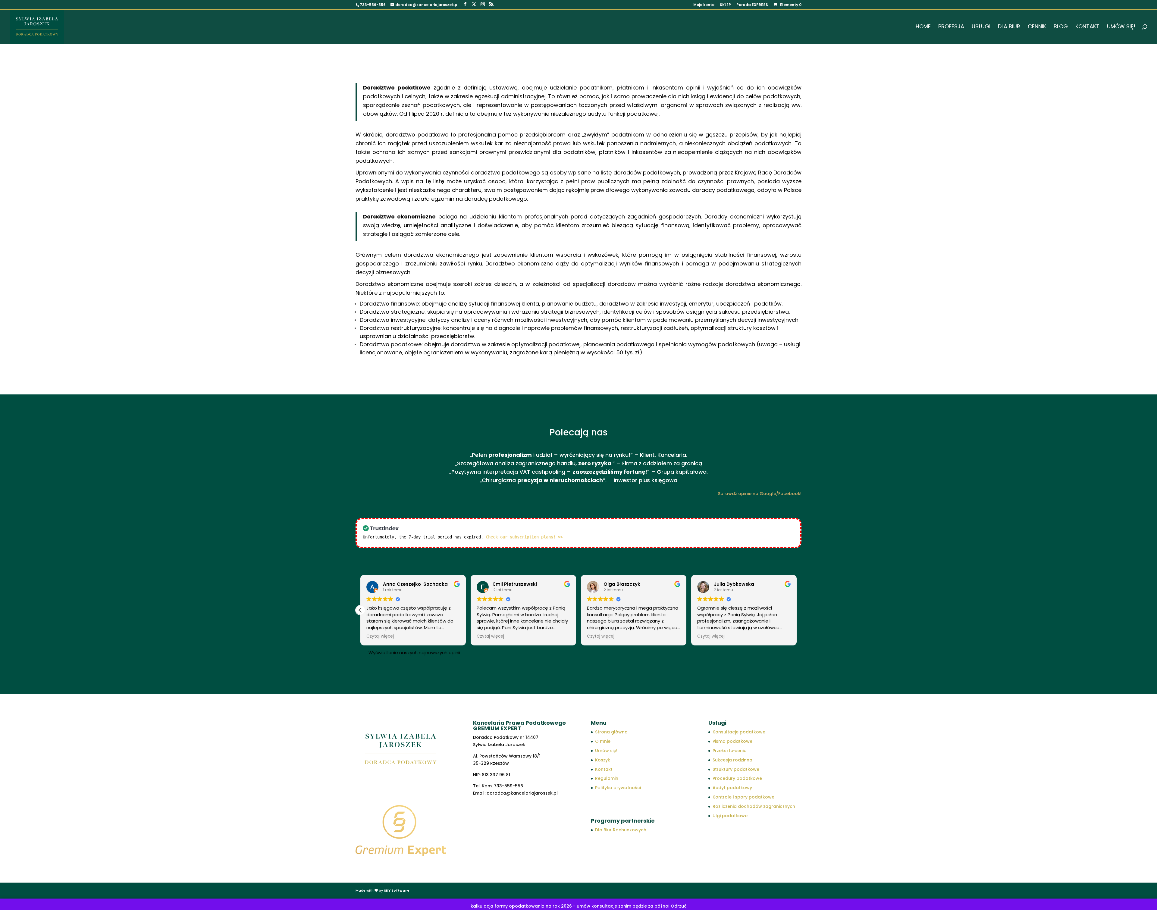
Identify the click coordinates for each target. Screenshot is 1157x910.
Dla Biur (1009, 27)
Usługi (981, 27)
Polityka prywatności (618, 788)
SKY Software (396, 890)
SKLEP (725, 5)
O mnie (602, 741)
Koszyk (602, 760)
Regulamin (606, 778)
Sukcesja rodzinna (732, 760)
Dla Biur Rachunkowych (620, 830)
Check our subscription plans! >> (524, 537)
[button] (360, 610)
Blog (1061, 27)
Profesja (951, 27)
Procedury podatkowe (737, 778)
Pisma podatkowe (732, 741)
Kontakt (1087, 27)
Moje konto (703, 5)
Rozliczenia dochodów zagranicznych (754, 806)
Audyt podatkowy (732, 788)
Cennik (1037, 27)
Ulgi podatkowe (730, 816)
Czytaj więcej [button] (380, 636)
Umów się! (1121, 27)
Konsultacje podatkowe (739, 732)
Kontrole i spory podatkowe (743, 797)
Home (923, 27)
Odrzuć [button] (679, 906)
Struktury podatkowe (736, 769)
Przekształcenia (730, 751)
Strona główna (611, 732)
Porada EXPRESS (752, 5)
